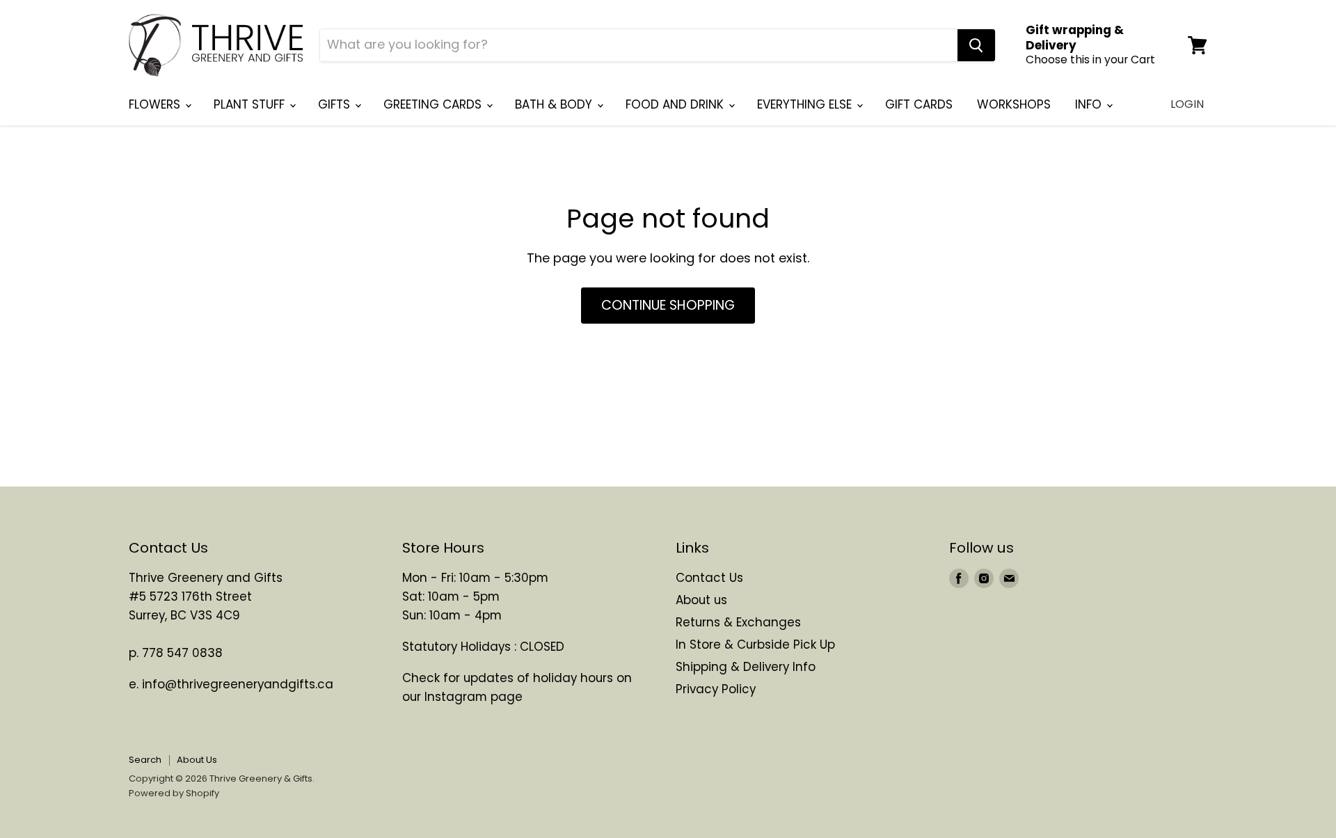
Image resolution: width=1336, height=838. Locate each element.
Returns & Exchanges (738, 622)
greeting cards (434, 104)
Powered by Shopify (174, 793)
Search (145, 759)
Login (1187, 104)
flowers (156, 104)
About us (701, 600)
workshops (1014, 104)
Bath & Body (555, 104)
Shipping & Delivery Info (746, 666)
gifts (335, 104)
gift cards (919, 104)
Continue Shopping (668, 305)
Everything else (806, 104)
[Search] (976, 45)
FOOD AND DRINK (676, 104)
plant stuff (251, 104)
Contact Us (709, 577)
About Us (197, 759)
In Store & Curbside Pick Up (755, 644)
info (1090, 104)
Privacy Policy (716, 689)
